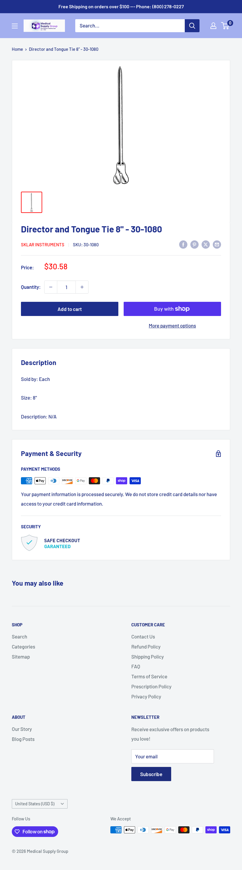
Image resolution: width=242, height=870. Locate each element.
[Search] (192, 25)
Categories (23, 646)
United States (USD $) (34, 803)
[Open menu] (15, 26)
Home (17, 49)
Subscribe (151, 774)
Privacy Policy (146, 696)
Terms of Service (149, 676)
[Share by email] (217, 244)
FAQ (135, 666)
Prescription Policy (151, 686)
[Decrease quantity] (51, 287)
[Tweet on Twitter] (206, 244)
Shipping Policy (147, 656)
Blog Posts (23, 739)
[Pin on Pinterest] (194, 244)
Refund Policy (146, 646)
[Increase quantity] (82, 287)
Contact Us (143, 636)
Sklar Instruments (42, 244)
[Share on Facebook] (183, 244)
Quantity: (31, 287)
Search (19, 636)
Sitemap (21, 656)
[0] (225, 25)
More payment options (172, 325)
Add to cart (70, 309)
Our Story (22, 729)
